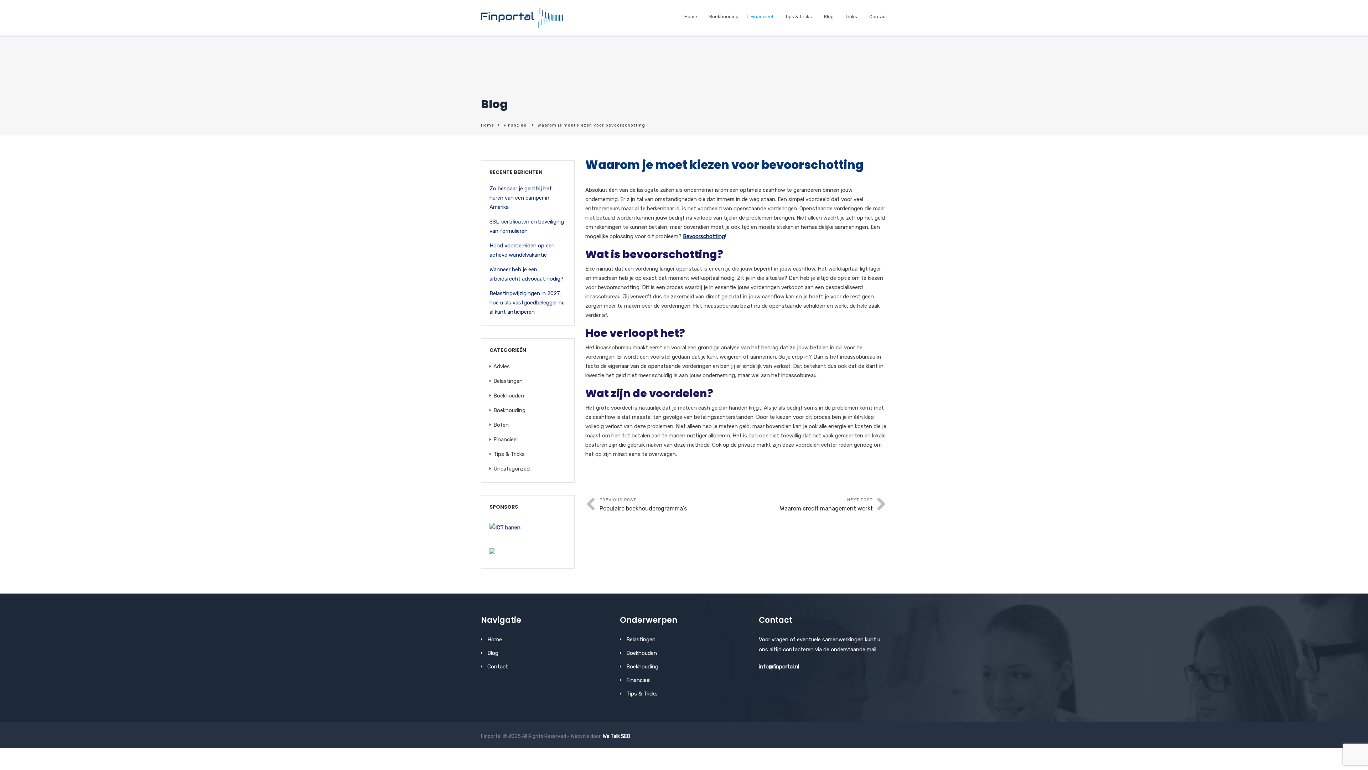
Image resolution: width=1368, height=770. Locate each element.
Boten (501, 425)
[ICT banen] (504, 527)
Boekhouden (508, 395)
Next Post (826, 504)
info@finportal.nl (779, 666)
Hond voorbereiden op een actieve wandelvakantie (522, 250)
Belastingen (508, 381)
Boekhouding (724, 16)
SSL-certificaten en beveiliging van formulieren (526, 226)
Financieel (762, 16)
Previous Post (643, 504)
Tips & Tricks (798, 16)
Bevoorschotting (704, 236)
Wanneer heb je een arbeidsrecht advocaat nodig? (526, 274)
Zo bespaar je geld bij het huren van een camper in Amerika (520, 197)
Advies (501, 366)
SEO (625, 736)
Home (690, 16)
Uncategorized (511, 469)
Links (851, 16)
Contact (878, 16)
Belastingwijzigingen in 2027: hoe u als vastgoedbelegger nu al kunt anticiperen (527, 302)
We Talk (611, 736)
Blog (829, 16)
